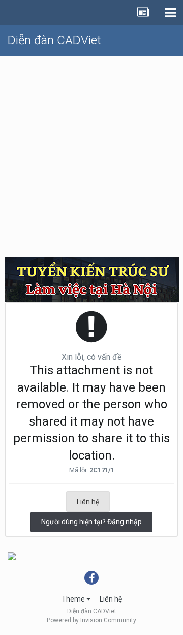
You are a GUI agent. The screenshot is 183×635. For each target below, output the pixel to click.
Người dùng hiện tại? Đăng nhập (91, 522)
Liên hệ (88, 502)
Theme (74, 599)
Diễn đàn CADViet (54, 40)
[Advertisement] (91, 152)
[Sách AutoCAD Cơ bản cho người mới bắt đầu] (12, 556)
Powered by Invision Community (91, 620)
